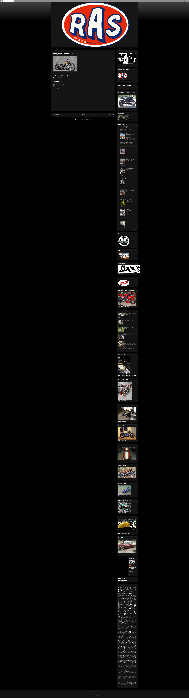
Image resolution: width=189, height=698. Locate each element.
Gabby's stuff (121, 623)
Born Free (124, 666)
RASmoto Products (129, 590)
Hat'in (125, 671)
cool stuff (120, 620)
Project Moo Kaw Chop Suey (125, 638)
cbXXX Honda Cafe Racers (127, 596)
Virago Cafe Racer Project (127, 603)
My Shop (127, 673)
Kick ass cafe (129, 647)
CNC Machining (124, 625)
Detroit (132, 625)
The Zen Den (58, 77)
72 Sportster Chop (131, 601)
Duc (132, 650)
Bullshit (130, 607)
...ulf (126, 180)
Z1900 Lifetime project (129, 618)
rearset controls (128, 655)
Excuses (128, 670)
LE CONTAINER (124, 178)
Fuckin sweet (125, 646)
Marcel (134, 635)
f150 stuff (120, 682)
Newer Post (56, 114)
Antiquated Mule (124, 126)
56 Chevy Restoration (127, 611)
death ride (125, 652)
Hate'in (128, 671)
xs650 (120, 607)
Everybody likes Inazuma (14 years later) (129, 212)
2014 (129, 664)
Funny (119, 626)
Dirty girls (123, 670)
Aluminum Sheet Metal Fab (125, 630)
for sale (126, 682)
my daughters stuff (122, 664)
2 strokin (126, 656)
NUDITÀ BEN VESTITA (125, 199)
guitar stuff (132, 682)
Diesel (57, 84)
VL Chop (129, 623)
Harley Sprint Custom (127, 606)
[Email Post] (67, 75)
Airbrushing (120, 650)
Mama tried (134, 672)
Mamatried (121, 673)
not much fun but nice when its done (126, 653)
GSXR (119, 635)
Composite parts (127, 617)
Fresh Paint (128, 169)
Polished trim (132, 673)
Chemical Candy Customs (126, 168)
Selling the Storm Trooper (130, 341)
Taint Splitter (130, 613)
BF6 (129, 595)
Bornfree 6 (127, 626)
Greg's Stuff (132, 646)
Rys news (134, 651)
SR (135, 638)
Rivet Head (122, 147)
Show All (134, 229)
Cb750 (128, 667)
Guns (121, 671)
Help (132, 671)
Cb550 (125, 667)
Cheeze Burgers (122, 642)
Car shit (127, 650)
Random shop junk (124, 660)
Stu (128, 677)
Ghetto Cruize (133, 670)
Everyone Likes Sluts (130, 633)
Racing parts (134, 659)
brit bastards (128, 662)
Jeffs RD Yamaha (127, 635)
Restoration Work (123, 609)
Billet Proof (124, 665)
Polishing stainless (127, 643)
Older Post (111, 114)
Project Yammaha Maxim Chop (127, 632)
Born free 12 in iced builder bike (129, 328)
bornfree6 (132, 640)
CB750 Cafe (127, 592)
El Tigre (134, 604)
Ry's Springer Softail (127, 599)
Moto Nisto (125, 657)
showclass (134, 684)
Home (83, 114)
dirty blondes (132, 652)
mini (134, 662)
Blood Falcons (130, 665)
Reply (57, 88)
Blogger (97, 695)
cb (120, 652)
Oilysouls (134, 627)
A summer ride (130, 641)
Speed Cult (125, 677)
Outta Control (121, 659)
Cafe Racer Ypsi (125, 603)
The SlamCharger (126, 661)
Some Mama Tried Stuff (129, 320)
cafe (134, 681)
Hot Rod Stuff (121, 647)
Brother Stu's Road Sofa (129, 645)
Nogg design (123, 189)
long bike (129, 683)
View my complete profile (131, 573)
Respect (130, 636)
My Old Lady (127, 651)
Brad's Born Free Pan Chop (127, 627)
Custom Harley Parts (129, 622)
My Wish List (123, 636)
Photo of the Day (129, 149)
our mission (129, 684)
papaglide (120, 655)
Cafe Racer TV (132, 615)
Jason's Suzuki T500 (126, 672)
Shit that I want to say (129, 676)
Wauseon (130, 681)
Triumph (128, 679)
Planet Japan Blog (124, 158)
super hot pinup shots (127, 588)
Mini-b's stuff (122, 594)
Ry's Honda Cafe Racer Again (127, 628)
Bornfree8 (130, 666)
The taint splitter (133, 677)
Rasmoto (131, 660)
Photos (127, 659)
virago (135, 623)
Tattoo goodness (124, 640)
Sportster (120, 613)
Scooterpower (120, 676)
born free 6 (127, 598)
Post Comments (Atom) (86, 119)
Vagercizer (124, 681)
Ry (131, 565)
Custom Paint (124, 616)
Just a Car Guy (123, 133)
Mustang (120, 615)
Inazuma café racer (124, 209)
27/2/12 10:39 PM (63, 84)
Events (129, 642)
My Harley (132, 657)
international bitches (122, 683)
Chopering (133, 667)
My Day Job (127, 610)
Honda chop (127, 334)
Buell (119, 646)
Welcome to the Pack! (130, 221)
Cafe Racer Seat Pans (128, 637)
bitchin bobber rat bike (130, 648)
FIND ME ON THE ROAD (126, 220)
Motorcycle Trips (123, 631)
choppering (121, 641)
